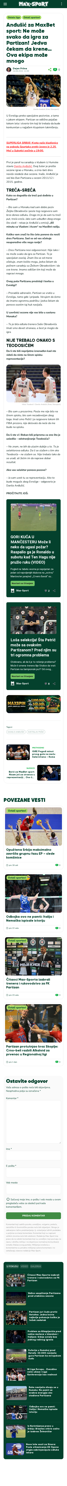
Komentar (12, 1098)
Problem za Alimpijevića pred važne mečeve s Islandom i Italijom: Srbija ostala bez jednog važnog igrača (44, 1335)
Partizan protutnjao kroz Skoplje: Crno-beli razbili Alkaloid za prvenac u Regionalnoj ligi (32, 1050)
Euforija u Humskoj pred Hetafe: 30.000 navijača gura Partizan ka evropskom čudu (44, 1354)
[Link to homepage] (34, 4)
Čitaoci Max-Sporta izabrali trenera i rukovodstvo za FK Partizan (28, 983)
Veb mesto (12, 1182)
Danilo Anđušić (16, 732)
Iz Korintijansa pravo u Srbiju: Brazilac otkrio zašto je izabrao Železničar (43, 1429)
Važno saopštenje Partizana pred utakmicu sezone (44, 1294)
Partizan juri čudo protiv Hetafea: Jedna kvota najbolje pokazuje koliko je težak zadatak (44, 1315)
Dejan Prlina (20, 68)
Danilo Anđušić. (23, 166)
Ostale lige (14, 17)
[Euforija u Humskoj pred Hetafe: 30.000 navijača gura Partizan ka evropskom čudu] (16, 1355)
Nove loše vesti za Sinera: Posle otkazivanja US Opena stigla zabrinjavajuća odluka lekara (42, 1448)
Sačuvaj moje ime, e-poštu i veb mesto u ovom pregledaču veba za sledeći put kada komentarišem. (33, 1203)
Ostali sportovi (32, 17)
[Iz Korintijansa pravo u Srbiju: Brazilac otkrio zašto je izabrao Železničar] (16, 1431)
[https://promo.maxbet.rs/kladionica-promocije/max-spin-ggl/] (33, 704)
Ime (9, 1149)
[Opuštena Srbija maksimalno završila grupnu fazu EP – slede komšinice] (33, 826)
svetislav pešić (36, 732)
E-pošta (11, 1165)
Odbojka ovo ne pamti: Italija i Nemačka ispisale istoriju (30, 918)
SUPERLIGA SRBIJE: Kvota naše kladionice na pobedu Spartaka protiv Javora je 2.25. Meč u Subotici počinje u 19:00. (32, 146)
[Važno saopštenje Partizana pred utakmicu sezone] (16, 1298)
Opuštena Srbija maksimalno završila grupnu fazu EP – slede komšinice (30, 853)
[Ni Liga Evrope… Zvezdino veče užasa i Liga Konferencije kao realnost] (15, 1374)
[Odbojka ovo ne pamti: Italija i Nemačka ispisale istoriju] (33, 893)
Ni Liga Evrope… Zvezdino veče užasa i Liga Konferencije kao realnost (42, 1372)
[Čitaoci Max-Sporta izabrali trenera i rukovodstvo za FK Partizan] (33, 956)
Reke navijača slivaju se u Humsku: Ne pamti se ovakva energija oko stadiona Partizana (43, 1391)
